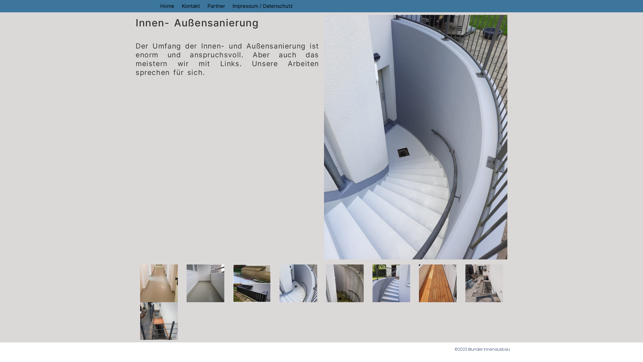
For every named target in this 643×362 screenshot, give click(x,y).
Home (167, 6)
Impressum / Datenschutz (263, 6)
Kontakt (191, 6)
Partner (216, 6)
